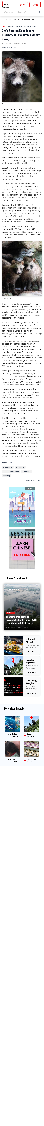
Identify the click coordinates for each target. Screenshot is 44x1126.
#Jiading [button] (6, 475)
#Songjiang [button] (7, 467)
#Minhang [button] (20, 467)
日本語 (35, 4)
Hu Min (8, 43)
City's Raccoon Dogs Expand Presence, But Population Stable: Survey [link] (30, 19)
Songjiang (11, 26)
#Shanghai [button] (26, 471)
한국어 (22, 4)
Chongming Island (30, 26)
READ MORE (31, 652)
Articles (12, 19)
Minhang (19, 26)
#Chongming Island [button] (11, 471)
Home (4, 19)
